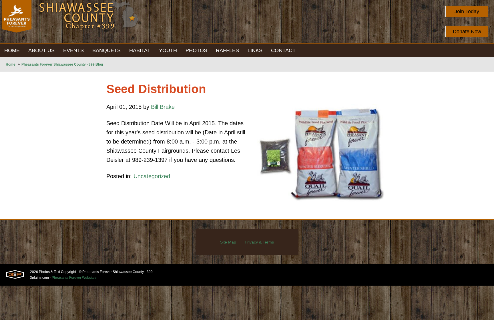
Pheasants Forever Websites (74, 278)
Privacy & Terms (259, 242)
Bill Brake (163, 107)
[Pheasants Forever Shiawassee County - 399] (16, 21)
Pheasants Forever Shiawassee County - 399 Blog (62, 64)
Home (10, 64)
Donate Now (467, 31)
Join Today (467, 11)
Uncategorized (152, 176)
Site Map (228, 242)
